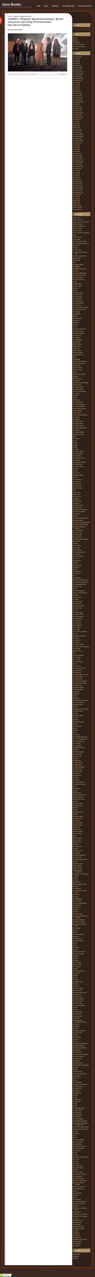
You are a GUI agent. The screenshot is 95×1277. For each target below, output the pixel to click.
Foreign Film (77, 623)
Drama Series (78, 565)
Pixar (75, 943)
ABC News (77, 239)
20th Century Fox (79, 220)
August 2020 (77, 143)
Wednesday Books (79, 1228)
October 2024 (78, 100)
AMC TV (76, 288)
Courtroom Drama (79, 466)
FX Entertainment (79, 655)
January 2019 (78, 183)
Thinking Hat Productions (81, 1129)
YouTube (76, 1246)
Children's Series (78, 423)
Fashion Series (78, 601)
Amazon (76, 271)
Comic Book (77, 455)
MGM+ (76, 814)
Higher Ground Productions (81, 709)
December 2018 (78, 185)
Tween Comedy (78, 1172)
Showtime (77, 1018)
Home (76, 38)
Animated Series (78, 303)
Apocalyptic (77, 314)
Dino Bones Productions (80, 509)
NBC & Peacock (78, 863)
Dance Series (78, 486)
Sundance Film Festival (80, 1084)
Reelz (75, 977)
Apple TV (76, 320)
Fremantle (77, 642)
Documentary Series (79, 552)
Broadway (77, 380)
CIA (75, 436)
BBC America (78, 344)
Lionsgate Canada (79, 782)
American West (78, 292)
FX (75, 653)
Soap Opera (77, 1050)
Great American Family (80, 681)
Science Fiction (78, 1001)
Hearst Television (79, 702)
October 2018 (78, 190)
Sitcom (76, 1035)
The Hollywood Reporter (80, 1121)
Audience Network (79, 333)
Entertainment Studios (80, 584)
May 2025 (77, 87)
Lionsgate (77, 780)
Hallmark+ (77, 691)
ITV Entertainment (79, 741)
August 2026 (77, 57)
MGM (75, 810)
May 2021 (77, 125)
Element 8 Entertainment (81, 580)
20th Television (78, 224)
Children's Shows (79, 425)
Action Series (16, 74)
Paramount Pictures (79, 922)
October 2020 (78, 138)
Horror (76, 724)
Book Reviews (78, 367)
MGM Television (78, 812)
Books (76, 40)
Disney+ (76, 543)
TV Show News (33, 74)
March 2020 (77, 153)
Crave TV (77, 473)
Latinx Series (77, 756)
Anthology (77, 312)
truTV (75, 1152)
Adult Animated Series (80, 256)
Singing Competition (79, 1030)
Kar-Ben (76, 749)
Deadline (76, 498)
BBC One (77, 348)
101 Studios (77, 217)
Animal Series (78, 299)
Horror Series (77, 726)
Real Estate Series (79, 971)
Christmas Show (78, 434)
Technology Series (79, 1108)
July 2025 (77, 82)
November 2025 (78, 74)
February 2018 (78, 207)
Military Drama (78, 818)
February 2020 (78, 155)
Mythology (77, 853)
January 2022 (78, 110)
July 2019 (77, 170)
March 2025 (77, 91)
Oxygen (76, 911)
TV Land (76, 1159)
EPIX (75, 588)
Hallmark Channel (79, 687)
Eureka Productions (79, 590)
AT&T (75, 327)
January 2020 (78, 158)
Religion (76, 979)
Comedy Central (78, 451)
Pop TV (76, 958)
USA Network (78, 1193)
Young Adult (77, 1243)
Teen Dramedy (78, 1114)
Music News (77, 840)
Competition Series (79, 458)
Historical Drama (78, 711)
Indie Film (77, 734)
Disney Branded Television (81, 518)
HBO (75, 696)
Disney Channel (78, 520)
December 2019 (78, 160)
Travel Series (78, 1144)
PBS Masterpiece (79, 934)
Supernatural (77, 1093)
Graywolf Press (78, 679)
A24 (75, 235)
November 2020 (78, 136)
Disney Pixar (77, 537)
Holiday (76, 719)
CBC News (77, 400)
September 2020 (78, 140)
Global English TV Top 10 (81, 674)
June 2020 (77, 147)
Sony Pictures (78, 1052)
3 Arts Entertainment (79, 226)
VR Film (76, 1206)
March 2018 (77, 205)
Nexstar (76, 886)
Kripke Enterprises (79, 752)
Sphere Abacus (78, 1063)
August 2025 (77, 80)
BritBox (76, 376)
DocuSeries (77, 554)
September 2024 (78, 102)
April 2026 (77, 63)
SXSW (76, 1095)
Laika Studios (78, 754)
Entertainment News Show (81, 582)
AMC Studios (78, 286)
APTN (76, 324)
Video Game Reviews (80, 1201)
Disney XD (77, 541)
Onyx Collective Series (80, 903)
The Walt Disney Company (81, 1127)
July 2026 (77, 59)
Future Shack (78, 651)
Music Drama (78, 838)
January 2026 (78, 69)
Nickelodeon (77, 888)
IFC (75, 732)
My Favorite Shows (79, 44)
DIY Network (77, 545)
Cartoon (76, 395)
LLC (75, 786)
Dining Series (78, 507)
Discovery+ (77, 514)
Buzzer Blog (77, 385)
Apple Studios (78, 318)
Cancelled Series (78, 389)
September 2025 (78, 78)
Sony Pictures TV (79, 1056)
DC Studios (77, 494)
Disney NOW (77, 535)
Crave (76, 471)
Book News (77, 365)
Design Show (77, 501)
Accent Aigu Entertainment (81, 243)
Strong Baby (77, 1082)
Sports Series (78, 1071)
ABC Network (78, 237)
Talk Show (77, 1101)
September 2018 (78, 192)
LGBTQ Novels (78, 769)
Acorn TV (77, 245)
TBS (75, 1106)
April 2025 (77, 89)
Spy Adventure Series (80, 1073)
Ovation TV (77, 907)
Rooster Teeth (78, 990)
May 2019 (77, 175)
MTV (75, 835)
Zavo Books (11, 4)
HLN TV (76, 717)
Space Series (78, 1058)
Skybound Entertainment (81, 1043)
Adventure (77, 260)
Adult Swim (77, 258)
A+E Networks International (81, 232)
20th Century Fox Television (81, 222)
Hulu (20, 74)
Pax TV (76, 930)
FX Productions (78, 661)
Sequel (76, 1009)
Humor (76, 730)
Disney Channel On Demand (82, 522)
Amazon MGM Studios (80, 273)
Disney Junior (78, 532)
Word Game (77, 1237)
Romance (77, 986)
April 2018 (77, 203)
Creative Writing (78, 475)
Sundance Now (78, 1086)
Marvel (23, 74)
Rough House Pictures (80, 992)
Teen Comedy (78, 1110)
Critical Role (77, 481)
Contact (76, 48)
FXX (75, 664)
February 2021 (78, 130)
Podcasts (77, 947)
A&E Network (78, 230)
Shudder (76, 1024)
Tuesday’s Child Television (81, 1157)
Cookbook (77, 460)
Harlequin (76, 694)
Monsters (76, 827)
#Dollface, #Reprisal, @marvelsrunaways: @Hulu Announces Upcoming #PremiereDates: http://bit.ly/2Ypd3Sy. (35, 22)
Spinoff (76, 1067)
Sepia (75, 1007)
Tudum (76, 1155)
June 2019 (77, 173)
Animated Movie (78, 301)
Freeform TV (77, 640)
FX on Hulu (77, 659)
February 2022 (78, 108)
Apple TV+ (77, 322)
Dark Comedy (78, 488)
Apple (75, 316)
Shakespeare (77, 1014)
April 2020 (77, 151)
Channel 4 (77, 417)
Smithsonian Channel (80, 1048)
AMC (75, 281)
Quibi (75, 968)
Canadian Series (78, 387)
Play (75, 945)
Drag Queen (77, 560)
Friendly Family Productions (81, 646)
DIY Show (77, 548)
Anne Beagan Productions (81, 307)
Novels (76, 896)
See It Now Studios (79, 1005)
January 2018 (78, 209)
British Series (78, 378)
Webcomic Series (79, 1226)
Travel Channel (78, 1142)
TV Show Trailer (78, 1167)
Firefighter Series (79, 614)
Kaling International (79, 747)
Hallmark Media (78, 689)
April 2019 (77, 177)
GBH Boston (77, 672)
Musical (76, 844)
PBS (75, 932)
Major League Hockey (80, 795)
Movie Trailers (78, 833)
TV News (76, 1163)
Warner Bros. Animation (80, 1214)
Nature (76, 861)
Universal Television (79, 1186)
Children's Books (78, 421)
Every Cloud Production (80, 593)
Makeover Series (78, 797)
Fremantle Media (78, 644)
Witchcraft (77, 1235)
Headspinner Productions (81, 700)
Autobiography (78, 339)
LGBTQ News (78, 764)
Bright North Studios (79, 374)
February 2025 (78, 93)
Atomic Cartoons (78, 331)
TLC (75, 1135)
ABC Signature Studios (80, 241)
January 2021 (78, 132)
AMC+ (76, 290)
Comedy (76, 449)
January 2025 (78, 95)
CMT (75, 443)
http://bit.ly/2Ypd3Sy (15, 30)
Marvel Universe (78, 803)
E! (75, 575)
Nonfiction (77, 894)
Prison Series (78, 964)
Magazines (77, 788)
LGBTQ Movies (78, 762)
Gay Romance (78, 670)
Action (76, 247)
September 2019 (78, 166)
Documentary (78, 550)
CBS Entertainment (79, 406)
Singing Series (78, 1033)
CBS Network (78, 410)
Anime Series (78, 305)
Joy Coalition (77, 745)
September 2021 (78, 117)
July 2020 (77, 145)
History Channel (78, 715)
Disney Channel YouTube (81, 524)
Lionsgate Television (79, 784)
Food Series (77, 621)
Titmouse (76, 1133)
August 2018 (77, 194)
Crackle (76, 468)
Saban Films (77, 994)
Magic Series (77, 792)
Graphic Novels (78, 676)
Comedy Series (78, 453)
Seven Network (78, 1011)
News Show (77, 882)
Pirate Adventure (78, 941)
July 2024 (77, 104)
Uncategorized (78, 1176)
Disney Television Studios (81, 539)
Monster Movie (78, 825)
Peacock (76, 936)
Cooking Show (78, 464)
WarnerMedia (77, 1222)
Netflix (76, 880)
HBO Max (77, 698)
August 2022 (77, 106)
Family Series (78, 597)
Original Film (77, 905)
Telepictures (77, 1116)
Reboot (76, 975)
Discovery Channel (79, 511)
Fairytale (76, 595)
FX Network (77, 657)
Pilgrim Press (78, 938)
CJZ (75, 440)
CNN (75, 447)
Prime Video (77, 962)
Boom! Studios (78, 370)
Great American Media (80, 683)
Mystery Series (78, 850)
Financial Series (78, 612)
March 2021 (77, 127)
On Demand (77, 901)
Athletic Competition (79, 329)
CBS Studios (77, 413)
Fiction (76, 610)
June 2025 (77, 85)
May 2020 (77, 149)
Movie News (77, 829)
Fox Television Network (80, 631)
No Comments (62, 74)
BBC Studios (77, 350)
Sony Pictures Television (81, 1054)
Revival (76, 984)
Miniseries (77, 820)
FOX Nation (77, 627)
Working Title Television (80, 1239)
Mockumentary (78, 823)
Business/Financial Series (81, 382)
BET (75, 357)
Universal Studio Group (80, 1180)
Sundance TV (78, 1088)
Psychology (77, 966)
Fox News (77, 629)
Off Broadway (78, 898)
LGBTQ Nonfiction (79, 767)
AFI (75, 262)
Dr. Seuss (77, 558)
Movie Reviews (78, 831)
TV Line (76, 1161)
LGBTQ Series (78, 771)
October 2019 (78, 164)
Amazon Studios (78, 277)
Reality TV (77, 973)
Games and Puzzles (79, 668)
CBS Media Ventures (80, 408)
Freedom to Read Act (80, 636)
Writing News (77, 1241)
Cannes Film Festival (80, 391)
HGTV (76, 706)
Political (76, 956)
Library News (77, 775)
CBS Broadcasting (79, 404)
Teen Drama (77, 1112)
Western (76, 1231)
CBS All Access (78, 402)
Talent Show (77, 1099)
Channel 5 (77, 419)
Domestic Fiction (78, 556)
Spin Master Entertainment (81, 1065)
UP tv (75, 1191)
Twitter (76, 1258)
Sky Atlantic (77, 1037)
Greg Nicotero (78, 685)
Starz (75, 1080)
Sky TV (76, 1041)
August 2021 (77, 119)
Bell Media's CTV (79, 355)
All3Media (77, 266)
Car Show (77, 393)
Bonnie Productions (79, 363)
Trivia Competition (79, 1148)
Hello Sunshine (78, 704)
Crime (76, 477)
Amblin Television (79, 279)
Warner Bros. (77, 1212)
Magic (76, 790)
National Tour (77, 857)
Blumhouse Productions (80, 361)
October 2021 (78, 115)
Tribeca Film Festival (80, 1146)
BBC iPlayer (77, 346)
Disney (76, 516)
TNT (75, 1137)
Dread (76, 569)
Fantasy (76, 599)
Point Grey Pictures (79, 951)
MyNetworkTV (78, 846)
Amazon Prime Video (80, 275)
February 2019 (78, 181)
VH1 (75, 1197)
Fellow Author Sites (79, 46)
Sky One (76, 1039)
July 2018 (77, 196)
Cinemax (76, 438)
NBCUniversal (78, 868)
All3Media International (80, 269)
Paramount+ (77, 928)
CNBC (76, 445)
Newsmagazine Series (80, 884)
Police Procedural (79, 953)
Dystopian (77, 573)
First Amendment (79, 616)
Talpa (75, 1103)
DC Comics (77, 492)
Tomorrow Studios (79, 1139)
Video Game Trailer (79, 1204)
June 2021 (77, 123)
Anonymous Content (79, 309)
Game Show (77, 666)
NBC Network (78, 866)
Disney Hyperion (78, 530)
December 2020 (78, 134)
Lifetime (76, 777)
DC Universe (77, 496)
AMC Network (78, 284)
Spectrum (77, 1061)
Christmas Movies (79, 432)
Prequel (76, 960)
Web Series (77, 1224)
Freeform (76, 638)
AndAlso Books (78, 294)
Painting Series (78, 914)
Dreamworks (77, 571)
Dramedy (76, 567)
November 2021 (78, 112)
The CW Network (78, 1119)
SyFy (75, 1097)
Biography (77, 42)
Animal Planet (78, 297)
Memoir (76, 807)
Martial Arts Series (79, 799)
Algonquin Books (78, 264)
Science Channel (78, 999)
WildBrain (77, 1233)
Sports (76, 1069)
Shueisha (76, 1026)
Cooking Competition (80, 462)
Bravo (76, 372)
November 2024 (78, 97)
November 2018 (78, 188)
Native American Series (80, 859)
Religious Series (78, 981)
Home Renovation (79, 722)
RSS (91, 12)
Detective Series (78, 505)
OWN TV (76, 909)
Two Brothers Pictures (80, 1174)
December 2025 (78, 72)
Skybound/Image (78, 1045)
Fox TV (76, 633)
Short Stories (77, 1016)
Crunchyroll (77, 483)
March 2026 (77, 65)
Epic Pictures (78, 586)
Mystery (76, 848)
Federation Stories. (79, 606)
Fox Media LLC (78, 625)
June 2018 (77, 198)
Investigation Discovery (80, 737)
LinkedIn (76, 1256)
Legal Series (77, 760)
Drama (76, 563)
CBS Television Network (80, 415)
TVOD (76, 1170)
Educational (77, 578)
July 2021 (77, 121)
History (76, 713)
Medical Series (78, 805)
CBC (75, 397)
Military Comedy (78, 816)
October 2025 (78, 76)
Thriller (76, 1131)
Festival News (78, 608)
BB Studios (77, 342)
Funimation (77, 648)
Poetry (76, 949)
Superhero (27, 74)
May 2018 (77, 201)
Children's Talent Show (80, 428)
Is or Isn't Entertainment (80, 739)
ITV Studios (77, 743)
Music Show (77, 842)
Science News (78, 1003)
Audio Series (77, 335)
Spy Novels (77, 1076)
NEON (76, 877)
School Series (78, 996)
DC (75, 490)
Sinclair (76, 1028)
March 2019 (77, 179)
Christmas (77, 430)
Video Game (77, 1199)
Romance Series (78, 988)
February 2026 (78, 67)
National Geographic (79, 855)
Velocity (76, 1195)
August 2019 (77, 168)
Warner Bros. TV (78, 1220)
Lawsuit (76, 758)
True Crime (77, 1150)
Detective (77, 503)
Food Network (78, 618)
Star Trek (76, 1078)
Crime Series (77, 479)
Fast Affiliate (77, 603)
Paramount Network (79, 920)
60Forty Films (78, 228)
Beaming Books (78, 352)
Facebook (77, 1254)
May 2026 (77, 61)
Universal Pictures (79, 1178)
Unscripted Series (79, 1189)
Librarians (77, 773)
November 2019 (78, 162)
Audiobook (77, 337)
